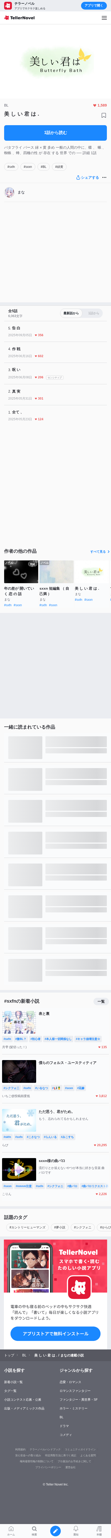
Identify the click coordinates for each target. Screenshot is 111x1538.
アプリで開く (94, 5)
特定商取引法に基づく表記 (60, 1455)
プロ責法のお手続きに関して (74, 1461)
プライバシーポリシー (48, 1467)
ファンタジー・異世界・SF (79, 1399)
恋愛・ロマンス (70, 1382)
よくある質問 (88, 1455)
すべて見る (98, 551)
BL (62, 1417)
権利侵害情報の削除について (36, 1461)
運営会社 (70, 1467)
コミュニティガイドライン (80, 1449)
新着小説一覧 (13, 1382)
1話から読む (55, 132)
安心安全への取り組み (28, 1455)
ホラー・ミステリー (74, 1408)
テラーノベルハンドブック (45, 1449)
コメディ (66, 1435)
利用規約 (20, 1449)
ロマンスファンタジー (75, 1391)
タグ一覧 (10, 1391)
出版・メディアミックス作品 (24, 1408)
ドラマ (64, 1426)
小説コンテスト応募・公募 (22, 1399)
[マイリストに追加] (103, 115)
